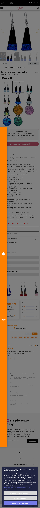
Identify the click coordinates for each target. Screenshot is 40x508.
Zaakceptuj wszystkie (20, 503)
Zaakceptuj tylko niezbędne (20, 493)
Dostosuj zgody (20, 498)
